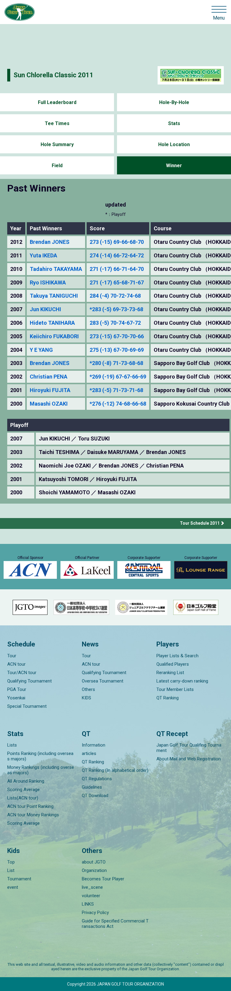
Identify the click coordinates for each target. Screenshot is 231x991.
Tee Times (57, 123)
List (10, 870)
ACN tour (16, 664)
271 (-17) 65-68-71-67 (117, 283)
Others (88, 689)
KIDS (86, 698)
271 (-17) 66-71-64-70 (117, 269)
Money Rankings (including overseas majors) (40, 770)
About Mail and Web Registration (188, 759)
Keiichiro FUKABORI (54, 336)
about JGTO (94, 862)
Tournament (19, 879)
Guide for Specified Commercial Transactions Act (115, 923)
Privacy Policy (95, 912)
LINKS (88, 904)
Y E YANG (41, 350)
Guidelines (92, 787)
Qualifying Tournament (29, 681)
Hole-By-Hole (174, 102)
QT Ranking (167, 698)
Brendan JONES (49, 242)
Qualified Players (172, 664)
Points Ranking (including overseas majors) (40, 756)
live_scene (92, 887)
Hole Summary (57, 144)
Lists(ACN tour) (22, 798)
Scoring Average (23, 789)
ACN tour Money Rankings (33, 815)
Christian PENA (48, 377)
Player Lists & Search (177, 655)
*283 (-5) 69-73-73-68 (116, 309)
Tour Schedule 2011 (200, 523)
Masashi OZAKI (49, 404)
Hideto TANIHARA (52, 323)
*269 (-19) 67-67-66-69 (118, 377)
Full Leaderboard (57, 102)
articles (89, 753)
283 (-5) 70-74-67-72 (115, 323)
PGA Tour (16, 689)
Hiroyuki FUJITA (50, 390)
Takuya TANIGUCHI (54, 296)
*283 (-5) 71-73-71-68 (116, 390)
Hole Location (174, 144)
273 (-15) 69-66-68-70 (117, 242)
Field (57, 165)
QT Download (95, 795)
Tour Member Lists (175, 689)
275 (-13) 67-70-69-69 (117, 350)
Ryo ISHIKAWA (48, 283)
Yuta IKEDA (43, 256)
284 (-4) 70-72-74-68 (115, 296)
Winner (174, 165)
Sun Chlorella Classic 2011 (54, 75)
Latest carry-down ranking (182, 681)
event (12, 887)
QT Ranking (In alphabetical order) (115, 770)
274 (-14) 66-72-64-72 (117, 256)
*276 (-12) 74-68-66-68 (118, 404)
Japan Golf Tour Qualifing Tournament (188, 747)
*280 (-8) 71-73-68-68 (116, 363)
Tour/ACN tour (21, 672)
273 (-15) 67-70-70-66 (117, 336)
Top (11, 862)
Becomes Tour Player (103, 879)
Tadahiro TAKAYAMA (56, 269)
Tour (11, 655)
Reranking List (170, 672)
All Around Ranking (25, 781)
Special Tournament (27, 706)
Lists (12, 745)
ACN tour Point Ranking (30, 806)
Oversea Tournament (102, 681)
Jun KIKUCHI (45, 309)
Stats (174, 123)
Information (93, 745)
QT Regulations (97, 778)
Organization (94, 870)
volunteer (91, 895)
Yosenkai (16, 698)
